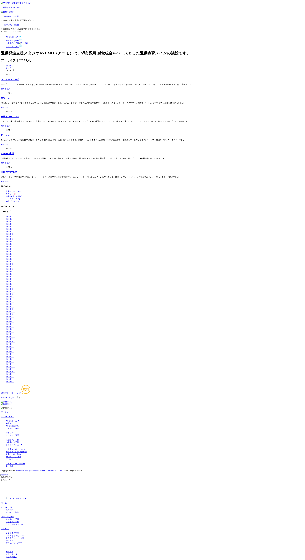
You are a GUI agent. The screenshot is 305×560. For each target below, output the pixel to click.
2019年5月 (10, 354)
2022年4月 (10, 284)
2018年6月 (10, 382)
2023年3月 (10, 257)
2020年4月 (10, 327)
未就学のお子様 (12, 440)
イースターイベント (14, 199)
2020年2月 (10, 332)
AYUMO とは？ (12, 421)
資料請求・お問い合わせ (16, 452)
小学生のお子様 (12, 442)
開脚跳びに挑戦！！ (11, 172)
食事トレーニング (10, 116)
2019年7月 (10, 349)
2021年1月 (10, 307)
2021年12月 (10, 289)
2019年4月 (10, 357)
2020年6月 (10, 322)
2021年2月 (10, 304)
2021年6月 (10, 299)
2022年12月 (10, 264)
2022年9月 (10, 272)
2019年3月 (10, 359)
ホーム (4, 503)
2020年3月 (10, 329)
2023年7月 (10, 247)
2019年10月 (10, 342)
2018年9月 (10, 374)
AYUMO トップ (7, 417)
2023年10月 (10, 239)
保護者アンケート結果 (15, 538)
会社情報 (9, 466)
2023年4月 (10, 254)
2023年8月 (10, 244)
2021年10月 (10, 294)
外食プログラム (12, 201)
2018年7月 (10, 379)
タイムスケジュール (14, 445)
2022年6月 (10, 279)
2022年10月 (10, 269)
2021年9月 (10, 297)
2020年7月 (10, 319)
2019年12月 (10, 337)
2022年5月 (10, 282)
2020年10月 (10, 314)
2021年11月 (10, 292)
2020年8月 (10, 317)
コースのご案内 (12, 428)
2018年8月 (10, 377)
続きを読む (5, 89)
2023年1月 (10, 262)
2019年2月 (10, 362)
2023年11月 (10, 237)
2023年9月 (10, 242)
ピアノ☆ (5, 135)
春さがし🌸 (11, 194)
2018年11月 (10, 369)
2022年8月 (10, 274)
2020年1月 (10, 334)
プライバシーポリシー (15, 464)
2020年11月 (10, 312)
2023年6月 (10, 249)
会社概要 (9, 541)
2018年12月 (10, 367)
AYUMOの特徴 (12, 426)
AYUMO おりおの (11, 25)
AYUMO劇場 (7, 153)
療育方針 (9, 423)
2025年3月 (10, 219)
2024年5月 (10, 224)
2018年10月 (10, 372)
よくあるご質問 (12, 435)
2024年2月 (10, 229)
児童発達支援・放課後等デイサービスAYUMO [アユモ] (38, 471)
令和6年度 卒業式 (14, 196)
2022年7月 (10, 277)
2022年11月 (10, 267)
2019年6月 (10, 352)
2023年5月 (10, 252)
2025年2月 (10, 222)
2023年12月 (10, 234)
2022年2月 (10, 287)
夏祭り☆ (5, 98)
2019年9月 (10, 344)
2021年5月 (10, 302)
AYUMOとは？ (7, 507)
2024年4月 (10, 227)
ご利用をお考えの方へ (15, 449)
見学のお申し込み (13, 454)
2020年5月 (10, 324)
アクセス (9, 433)
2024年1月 (10, 232)
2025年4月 (10, 217)
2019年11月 (10, 339)
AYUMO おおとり (11, 16)
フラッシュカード (10, 79)
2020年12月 (10, 309)
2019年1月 (10, 364)
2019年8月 (10, 347)
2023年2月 (10, 259)
